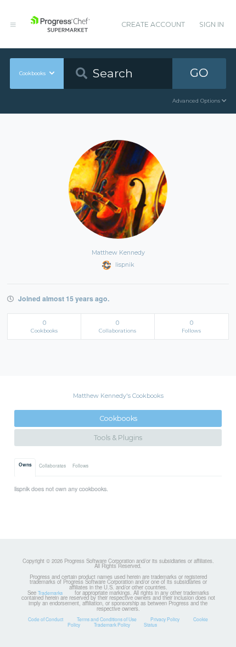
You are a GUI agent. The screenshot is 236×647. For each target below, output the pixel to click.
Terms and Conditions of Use (107, 619)
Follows (80, 465)
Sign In (211, 24)
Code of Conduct (45, 619)
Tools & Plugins (118, 438)
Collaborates (52, 465)
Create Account (153, 24)
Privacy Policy (164, 619)
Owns (25, 465)
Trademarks (50, 592)
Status (150, 624)
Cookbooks (118, 418)
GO (199, 73)
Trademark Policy (112, 624)
